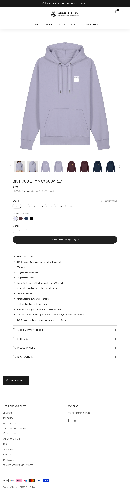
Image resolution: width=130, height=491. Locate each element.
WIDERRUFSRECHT (11, 438)
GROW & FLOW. (91, 24)
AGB (5, 444)
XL (52, 206)
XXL (61, 206)
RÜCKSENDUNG (10, 433)
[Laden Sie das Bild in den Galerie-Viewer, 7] (97, 166)
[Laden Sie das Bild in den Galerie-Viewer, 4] (58, 166)
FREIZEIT (73, 24)
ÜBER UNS (8, 412)
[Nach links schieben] (10, 166)
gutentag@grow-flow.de (78, 412)
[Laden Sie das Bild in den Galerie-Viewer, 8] (110, 166)
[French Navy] (26, 218)
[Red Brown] (21, 218)
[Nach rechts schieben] (119, 166)
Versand (27, 191)
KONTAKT (7, 454)
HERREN (36, 24)
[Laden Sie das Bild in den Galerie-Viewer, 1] (19, 166)
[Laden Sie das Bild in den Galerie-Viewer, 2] (32, 166)
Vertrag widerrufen (16, 380)
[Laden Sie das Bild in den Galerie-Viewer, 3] (45, 166)
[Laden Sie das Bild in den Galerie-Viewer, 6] (84, 166)
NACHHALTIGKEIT (10, 423)
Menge (16, 226)
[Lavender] (15, 218)
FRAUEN (48, 24)
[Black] (31, 218)
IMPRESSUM (8, 459)
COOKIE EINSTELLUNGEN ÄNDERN (18, 465)
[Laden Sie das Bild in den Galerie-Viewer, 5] (71, 166)
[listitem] (65, 3)
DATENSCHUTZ (10, 449)
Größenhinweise (109, 201)
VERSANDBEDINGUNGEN (14, 428)
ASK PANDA (8, 418)
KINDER (61, 24)
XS (17, 206)
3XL (71, 206)
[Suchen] (123, 11)
